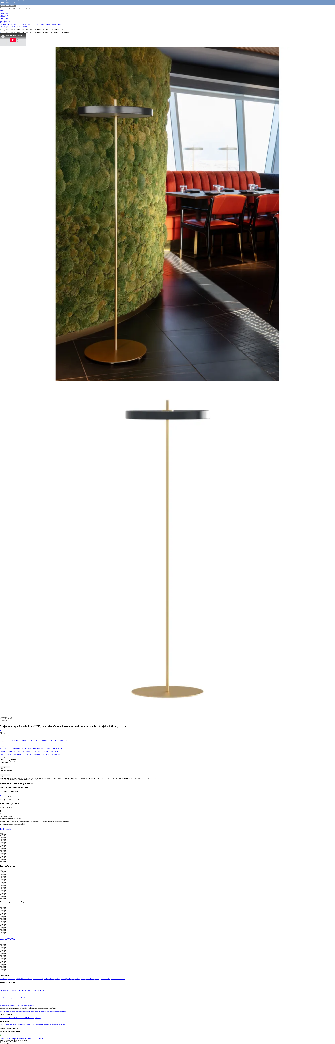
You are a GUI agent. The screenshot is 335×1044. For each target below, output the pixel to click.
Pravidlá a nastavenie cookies (35, 1038)
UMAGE (25, 979)
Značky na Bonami (17, 1024)
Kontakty (6, 1024)
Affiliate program (53, 1024)
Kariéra (36, 1024)
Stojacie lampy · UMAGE (15, 979)
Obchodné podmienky (6, 1038)
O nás (10, 1024)
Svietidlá (12, 26)
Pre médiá (46, 1024)
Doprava (11, 1018)
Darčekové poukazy (28, 1024)
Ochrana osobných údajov (19, 1038)
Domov (2, 26)
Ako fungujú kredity (35, 1018)
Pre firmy (40, 1024)
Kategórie (7, 26)
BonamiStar (61, 1024)
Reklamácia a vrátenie (20, 1018)
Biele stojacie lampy (55, 979)
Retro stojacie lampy (44, 979)
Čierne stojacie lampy (67, 979)
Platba (28, 1018)
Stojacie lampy (27, 26)
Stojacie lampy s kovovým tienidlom (83, 979)
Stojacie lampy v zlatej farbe (100, 979)
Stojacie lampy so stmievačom (116, 979)
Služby (2, 1024)
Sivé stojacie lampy (33, 979)
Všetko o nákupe (4, 1018)
